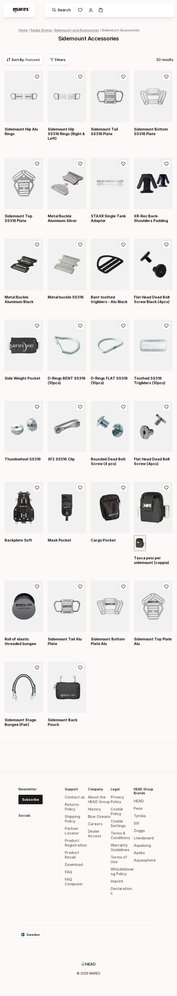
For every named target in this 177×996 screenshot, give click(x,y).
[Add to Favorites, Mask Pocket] (80, 488)
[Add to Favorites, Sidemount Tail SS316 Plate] (123, 77)
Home (23, 30)
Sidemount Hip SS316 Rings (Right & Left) (66, 134)
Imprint (117, 881)
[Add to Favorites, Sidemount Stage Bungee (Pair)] (37, 668)
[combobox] (23, 60)
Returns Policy (72, 806)
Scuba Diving (40, 30)
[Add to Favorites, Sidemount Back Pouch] (80, 668)
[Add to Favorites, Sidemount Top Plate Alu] (166, 586)
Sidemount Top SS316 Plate (18, 218)
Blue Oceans (99, 816)
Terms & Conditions (120, 835)
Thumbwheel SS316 (23, 459)
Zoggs (139, 830)
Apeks (139, 852)
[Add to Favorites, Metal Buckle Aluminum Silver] (80, 164)
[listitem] (140, 543)
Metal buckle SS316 (66, 297)
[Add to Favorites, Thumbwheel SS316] (37, 407)
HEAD (139, 801)
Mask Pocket (59, 540)
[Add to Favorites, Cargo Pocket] (123, 488)
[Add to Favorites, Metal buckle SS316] (80, 245)
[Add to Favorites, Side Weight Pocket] (37, 326)
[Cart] (100, 10)
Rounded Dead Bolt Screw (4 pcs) (108, 461)
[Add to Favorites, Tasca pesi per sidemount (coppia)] (166, 488)
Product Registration (76, 842)
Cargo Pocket (103, 540)
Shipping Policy (72, 818)
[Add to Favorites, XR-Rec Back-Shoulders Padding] (166, 164)
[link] (80, 10)
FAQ (68, 872)
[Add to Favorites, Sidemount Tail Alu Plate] (80, 586)
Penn (138, 808)
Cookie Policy (117, 811)
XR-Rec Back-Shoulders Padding (151, 218)
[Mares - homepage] (21, 10)
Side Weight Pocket (22, 378)
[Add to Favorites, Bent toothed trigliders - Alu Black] (123, 245)
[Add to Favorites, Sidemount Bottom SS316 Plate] (166, 77)
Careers (95, 824)
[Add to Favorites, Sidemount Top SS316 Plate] (37, 164)
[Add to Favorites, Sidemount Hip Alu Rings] (37, 77)
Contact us (75, 797)
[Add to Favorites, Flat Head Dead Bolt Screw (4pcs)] (166, 407)
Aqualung (142, 845)
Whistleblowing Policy (122, 871)
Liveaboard (144, 838)
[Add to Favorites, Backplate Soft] (37, 488)
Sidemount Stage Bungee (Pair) (20, 722)
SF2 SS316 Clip (61, 459)
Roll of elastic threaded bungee (20, 641)
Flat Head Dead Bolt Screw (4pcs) (152, 461)
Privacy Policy (117, 799)
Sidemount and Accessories (76, 30)
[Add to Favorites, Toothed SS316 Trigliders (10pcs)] (166, 326)
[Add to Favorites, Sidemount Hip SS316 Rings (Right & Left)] (80, 77)
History (94, 809)
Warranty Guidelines (120, 847)
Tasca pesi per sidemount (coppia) (151, 560)
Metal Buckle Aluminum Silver (62, 218)
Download (74, 864)
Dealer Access (94, 833)
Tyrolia (140, 815)
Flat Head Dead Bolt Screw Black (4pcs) (152, 299)
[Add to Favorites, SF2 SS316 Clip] (80, 407)
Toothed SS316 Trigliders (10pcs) (149, 380)
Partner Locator (72, 830)
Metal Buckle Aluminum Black (19, 299)
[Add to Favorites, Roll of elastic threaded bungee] (37, 586)
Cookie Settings (118, 823)
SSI (136, 823)
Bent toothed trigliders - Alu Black (109, 299)
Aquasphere (145, 860)
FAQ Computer (74, 881)
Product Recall (72, 854)
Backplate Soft (18, 540)
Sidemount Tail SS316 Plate (104, 131)
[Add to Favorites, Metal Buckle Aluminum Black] (37, 245)
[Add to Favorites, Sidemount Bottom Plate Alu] (123, 586)
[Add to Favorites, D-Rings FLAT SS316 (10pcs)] (123, 326)
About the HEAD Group (99, 799)
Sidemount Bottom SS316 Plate (151, 131)
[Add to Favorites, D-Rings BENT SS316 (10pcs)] (80, 326)
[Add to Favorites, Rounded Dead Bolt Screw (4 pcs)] (123, 407)
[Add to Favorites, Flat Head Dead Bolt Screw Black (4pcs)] (166, 245)
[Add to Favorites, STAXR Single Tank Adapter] (123, 164)
